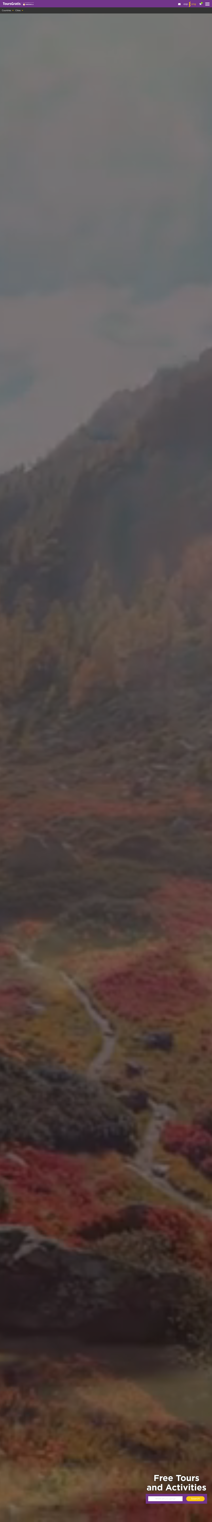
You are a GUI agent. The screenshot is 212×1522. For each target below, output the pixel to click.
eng (193, 4)
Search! (195, 1499)
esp (186, 4)
